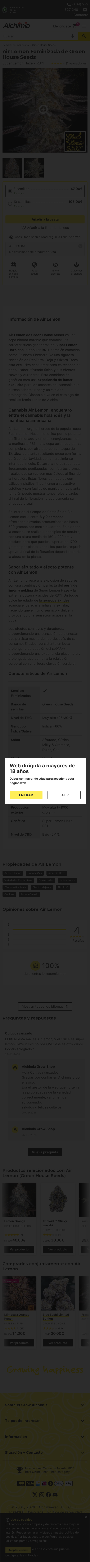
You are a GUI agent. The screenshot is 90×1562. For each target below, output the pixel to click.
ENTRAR (26, 795)
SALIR (64, 795)
